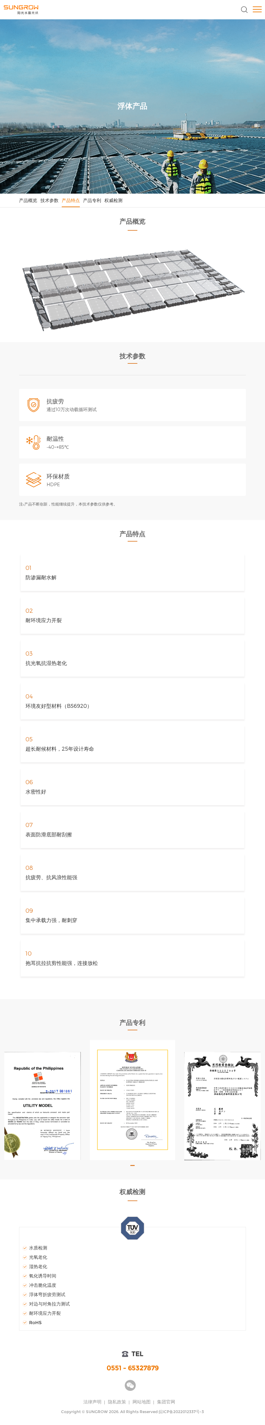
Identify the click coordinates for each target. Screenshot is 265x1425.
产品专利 (92, 200)
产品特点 (71, 200)
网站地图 (141, 1402)
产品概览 (28, 200)
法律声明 (92, 1402)
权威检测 (113, 200)
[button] (132, 1165)
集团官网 (166, 1402)
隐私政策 (117, 1402)
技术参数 (49, 200)
